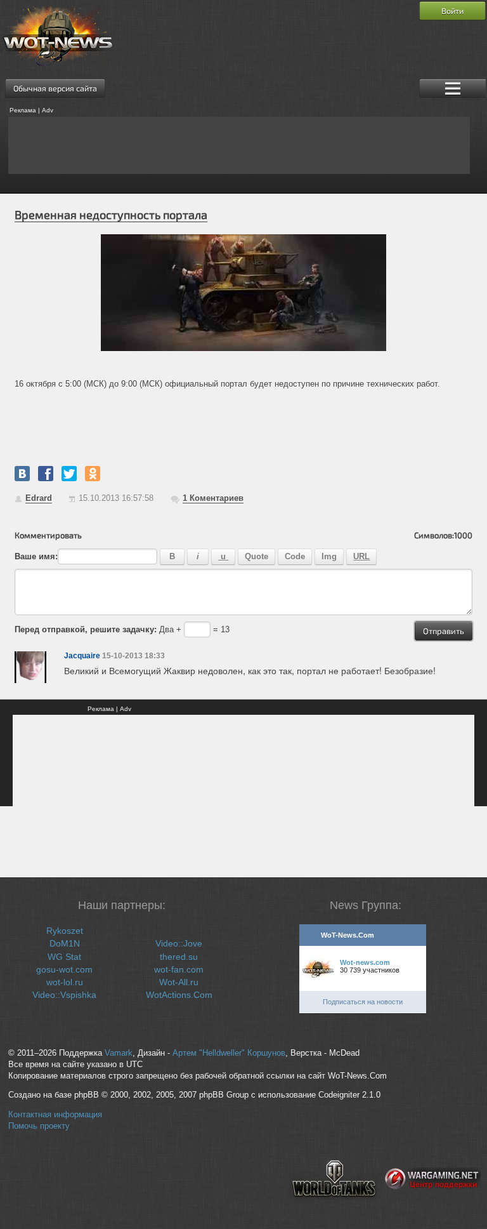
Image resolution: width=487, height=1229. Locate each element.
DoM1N (64, 943)
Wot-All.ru (178, 982)
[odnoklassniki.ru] (92, 473)
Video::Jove (178, 943)
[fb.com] (45, 473)
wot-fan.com (179, 969)
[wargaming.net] (433, 1207)
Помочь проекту (39, 1126)
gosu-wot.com (64, 969)
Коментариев (213, 498)
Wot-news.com (365, 962)
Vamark (119, 1053)
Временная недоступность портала (111, 215)
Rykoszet (64, 931)
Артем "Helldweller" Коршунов (228, 1053)
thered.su (179, 957)
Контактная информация (55, 1114)
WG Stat (64, 957)
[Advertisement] (239, 145)
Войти (452, 11)
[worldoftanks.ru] (334, 1207)
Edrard (38, 498)
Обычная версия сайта (55, 88)
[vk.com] (22, 473)
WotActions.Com (179, 995)
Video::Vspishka (64, 995)
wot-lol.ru (64, 982)
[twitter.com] (69, 473)
